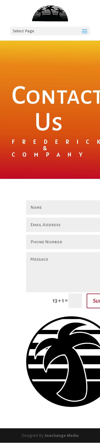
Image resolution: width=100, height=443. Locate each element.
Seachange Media (62, 435)
